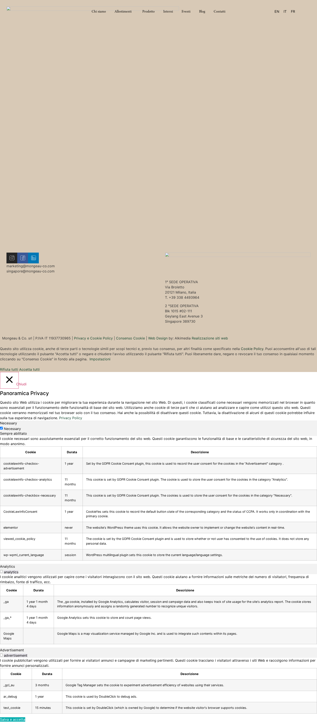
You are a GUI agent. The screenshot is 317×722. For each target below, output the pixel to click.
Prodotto (148, 11)
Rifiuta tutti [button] (9, 369)
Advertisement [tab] (12, 650)
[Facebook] (22, 258)
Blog (202, 11)
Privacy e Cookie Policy (93, 338)
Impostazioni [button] (99, 359)
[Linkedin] (33, 258)
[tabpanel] (158, 498)
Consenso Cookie (130, 338)
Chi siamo (99, 11)
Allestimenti (123, 11)
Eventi (186, 11)
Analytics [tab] (7, 566)
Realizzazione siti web (210, 338)
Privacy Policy (70, 418)
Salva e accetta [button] (12, 719)
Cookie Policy (252, 349)
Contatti (219, 11)
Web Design (158, 338)
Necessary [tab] (8, 423)
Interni (168, 11)
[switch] (1, 571)
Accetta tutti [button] (29, 369)
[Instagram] (11, 258)
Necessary (12, 428)
